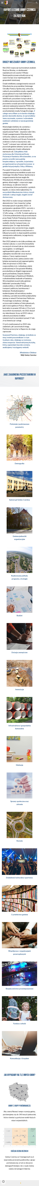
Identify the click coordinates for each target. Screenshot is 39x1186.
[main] (19, 12)
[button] (2, 2)
